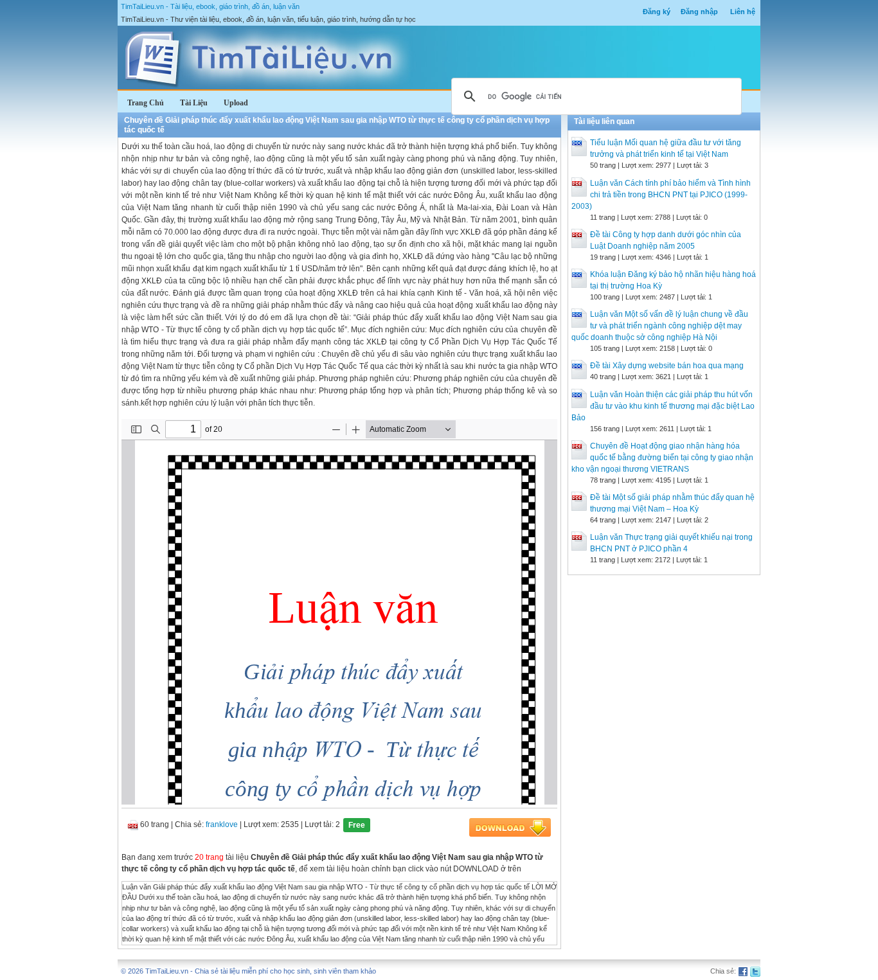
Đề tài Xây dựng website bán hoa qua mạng (667, 365)
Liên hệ (742, 11)
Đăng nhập (699, 11)
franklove (222, 824)
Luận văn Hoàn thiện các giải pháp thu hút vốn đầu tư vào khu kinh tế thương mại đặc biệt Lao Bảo (663, 406)
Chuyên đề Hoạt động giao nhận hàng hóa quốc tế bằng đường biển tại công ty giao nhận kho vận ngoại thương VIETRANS (662, 457)
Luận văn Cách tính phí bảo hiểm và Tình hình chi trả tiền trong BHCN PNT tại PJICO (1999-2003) (661, 195)
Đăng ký (656, 11)
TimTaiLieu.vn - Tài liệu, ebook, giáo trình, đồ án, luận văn (210, 6)
